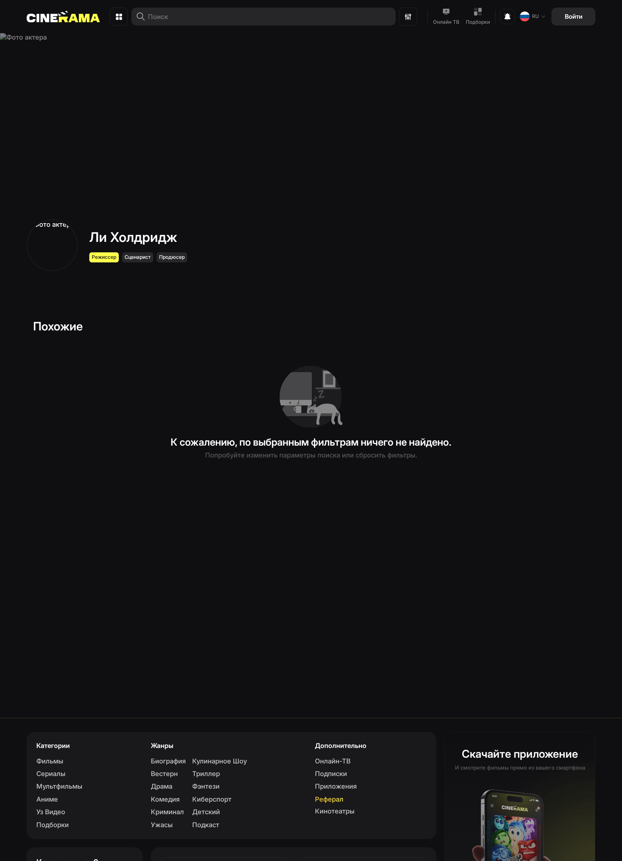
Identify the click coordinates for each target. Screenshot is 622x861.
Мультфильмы (59, 786)
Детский (206, 812)
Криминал (167, 812)
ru (535, 16)
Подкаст (205, 825)
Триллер (206, 773)
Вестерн (164, 773)
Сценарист (138, 257)
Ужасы (162, 825)
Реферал (329, 799)
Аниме (47, 799)
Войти (573, 16)
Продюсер (172, 257)
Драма (161, 786)
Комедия (165, 799)
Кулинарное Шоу (219, 761)
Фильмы (49, 761)
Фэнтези (206, 786)
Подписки (331, 773)
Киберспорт (211, 799)
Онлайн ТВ (446, 22)
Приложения (336, 786)
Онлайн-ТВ (333, 761)
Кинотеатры (335, 811)
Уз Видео (50, 812)
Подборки (478, 22)
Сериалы (51, 773)
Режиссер (104, 257)
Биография (168, 761)
